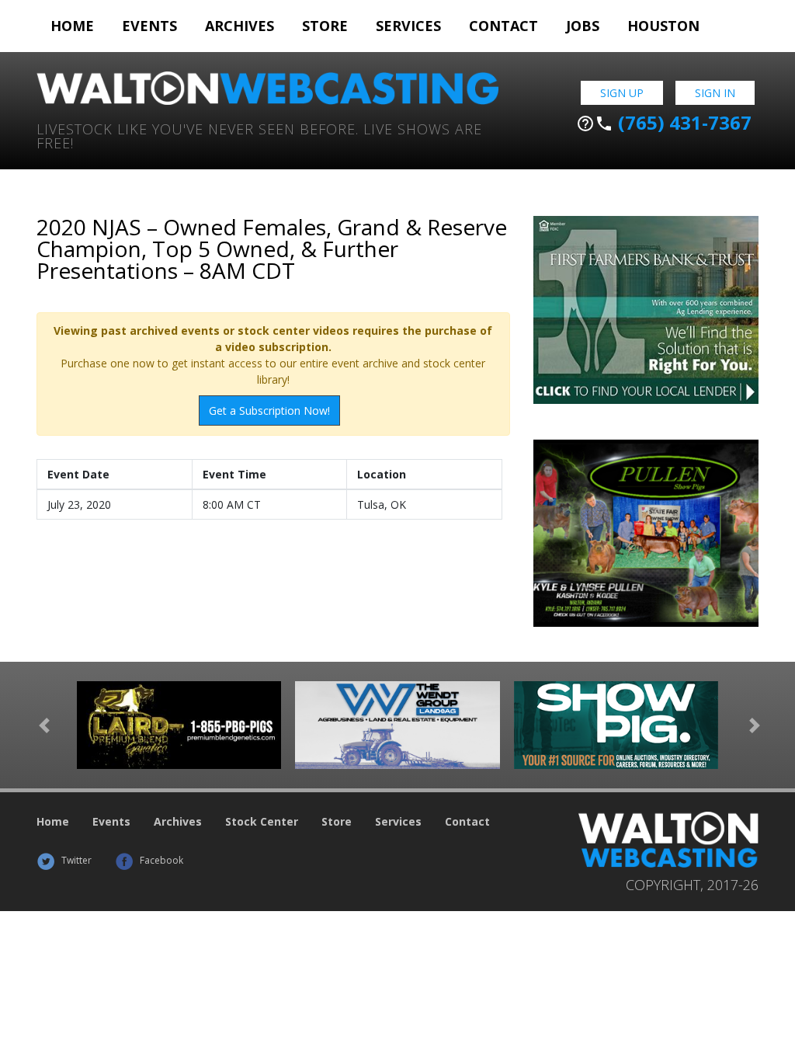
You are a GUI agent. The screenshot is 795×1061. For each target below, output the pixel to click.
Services (408, 25)
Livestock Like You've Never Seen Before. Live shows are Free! (259, 135)
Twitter (75, 860)
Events (149, 25)
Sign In (715, 92)
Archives (239, 25)
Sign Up (622, 92)
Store (325, 25)
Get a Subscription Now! (269, 410)
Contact (503, 25)
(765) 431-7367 (664, 123)
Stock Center (261, 821)
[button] (44, 725)
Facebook (160, 860)
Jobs (582, 25)
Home (72, 25)
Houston (663, 25)
